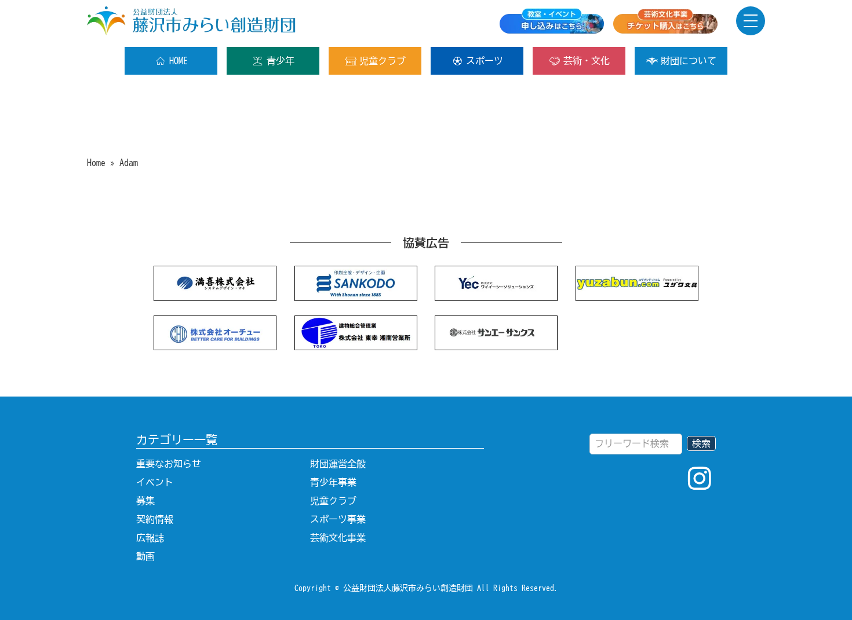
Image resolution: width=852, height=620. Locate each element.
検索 (701, 443)
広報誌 (150, 537)
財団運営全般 (338, 463)
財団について (688, 60)
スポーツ (484, 60)
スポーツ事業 (338, 519)
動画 (145, 556)
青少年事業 (333, 482)
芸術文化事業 (338, 537)
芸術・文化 (586, 60)
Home (96, 162)
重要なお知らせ (168, 463)
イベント (154, 482)
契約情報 (154, 519)
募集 (145, 500)
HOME (178, 60)
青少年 (280, 60)
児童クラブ (382, 60)
